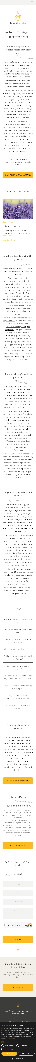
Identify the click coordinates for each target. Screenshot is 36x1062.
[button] (18, 1059)
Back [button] (5, 222)
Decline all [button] (26, 1054)
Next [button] (11, 222)
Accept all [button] (9, 1054)
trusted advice (11, 105)
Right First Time (12, 1021)
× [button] (34, 1024)
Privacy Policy (11, 1038)
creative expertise (22, 111)
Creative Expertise (24, 1018)
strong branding (13, 284)
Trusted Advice (11, 1018)
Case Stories (24, 1021)
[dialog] (18, 1042)
